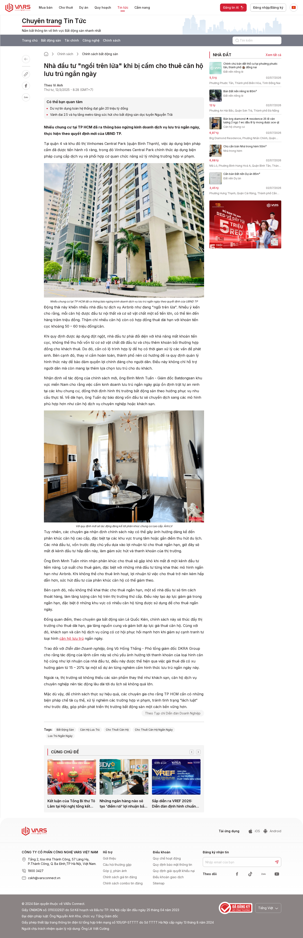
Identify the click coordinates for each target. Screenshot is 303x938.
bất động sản (65, 729)
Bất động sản (51, 40)
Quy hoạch (102, 7)
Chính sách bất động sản (100, 54)
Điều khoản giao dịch (168, 877)
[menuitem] (45, 8)
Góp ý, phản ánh (115, 871)
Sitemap (159, 883)
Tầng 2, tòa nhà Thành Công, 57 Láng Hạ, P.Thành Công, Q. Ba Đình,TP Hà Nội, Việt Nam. (62, 861)
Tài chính (72, 40)
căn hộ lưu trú (71, 638)
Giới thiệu (109, 858)
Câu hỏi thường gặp (117, 864)
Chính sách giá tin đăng (120, 877)
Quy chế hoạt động (167, 858)
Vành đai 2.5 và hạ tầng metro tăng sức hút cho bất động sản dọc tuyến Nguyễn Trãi (111, 114)
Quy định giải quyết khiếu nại (174, 871)
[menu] (97, 8)
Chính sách (111, 40)
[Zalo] (30, 97)
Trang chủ (29, 40)
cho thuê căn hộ (117, 729)
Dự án (83, 7)
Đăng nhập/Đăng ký (268, 7)
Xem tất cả (273, 55)
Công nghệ (91, 40)
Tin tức (122, 7)
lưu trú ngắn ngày (60, 736)
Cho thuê (66, 7)
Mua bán (46, 7)
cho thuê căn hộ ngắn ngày (154, 729)
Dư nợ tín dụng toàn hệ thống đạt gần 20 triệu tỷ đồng (89, 108)
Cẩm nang (142, 7)
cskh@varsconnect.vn (44, 878)
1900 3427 (35, 871)
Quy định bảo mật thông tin (172, 864)
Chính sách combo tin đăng (123, 883)
